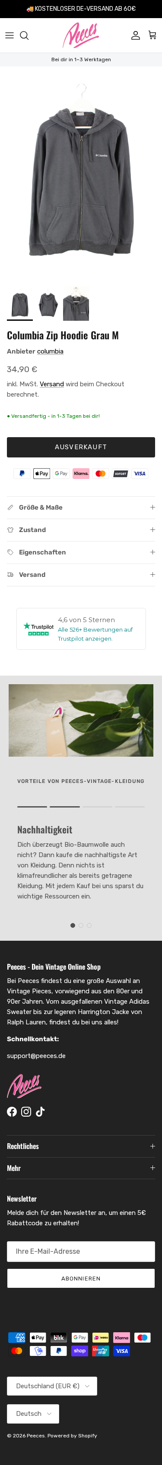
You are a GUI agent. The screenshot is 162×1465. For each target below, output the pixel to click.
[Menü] (9, 35)
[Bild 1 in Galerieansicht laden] (81, 174)
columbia (50, 351)
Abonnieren (80, 1278)
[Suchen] (28, 35)
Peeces (36, 1436)
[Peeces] (81, 35)
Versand (52, 384)
